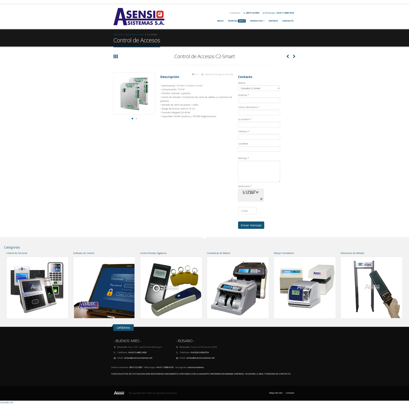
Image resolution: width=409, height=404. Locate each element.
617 (196, 74)
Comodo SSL (7, 402)
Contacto (287, 20)
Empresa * (243, 95)
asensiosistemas (196, 367)
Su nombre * (244, 119)
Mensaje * (243, 158)
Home (116, 34)
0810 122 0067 (136, 367)
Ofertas (236, 20)
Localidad (243, 143)
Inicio (220, 20)
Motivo (241, 82)
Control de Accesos (133, 34)
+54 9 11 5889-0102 (165, 367)
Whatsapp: (279, 13)
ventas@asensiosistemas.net (138, 358)
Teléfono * (243, 131)
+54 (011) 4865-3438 (137, 352)
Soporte (273, 20)
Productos (256, 20)
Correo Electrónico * (248, 107)
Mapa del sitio (276, 393)
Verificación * (245, 186)
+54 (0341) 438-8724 (199, 352)
